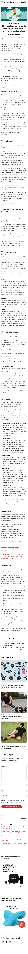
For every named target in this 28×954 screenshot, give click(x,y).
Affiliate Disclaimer (6, 946)
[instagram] (10, 941)
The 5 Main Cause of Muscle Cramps (11, 836)
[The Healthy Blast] (12, 2)
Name (4, 784)
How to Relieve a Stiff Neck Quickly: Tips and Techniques (13, 839)
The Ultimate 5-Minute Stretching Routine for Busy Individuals (13, 827)
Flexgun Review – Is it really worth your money (13, 648)
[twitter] (2, 941)
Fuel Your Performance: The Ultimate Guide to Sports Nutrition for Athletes (13, 844)
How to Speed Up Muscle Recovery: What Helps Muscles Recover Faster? (13, 687)
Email (4, 790)
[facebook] (6, 941)
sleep (21, 37)
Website (4, 795)
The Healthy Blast (6, 948)
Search (3, 815)
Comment (5, 766)
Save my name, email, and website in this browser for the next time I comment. (12, 801)
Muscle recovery (5, 37)
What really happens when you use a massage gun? (14, 644)
